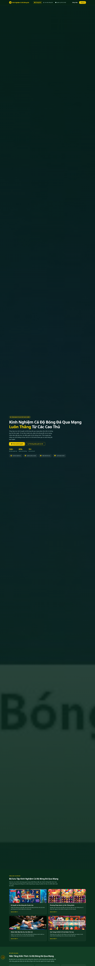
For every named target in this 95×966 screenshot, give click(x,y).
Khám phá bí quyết (18, 444)
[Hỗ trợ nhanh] (3, 957)
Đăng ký (82, 2)
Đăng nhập (75, 2)
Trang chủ (38, 2)
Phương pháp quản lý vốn (36, 444)
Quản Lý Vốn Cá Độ (61, 2)
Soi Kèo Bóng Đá (49, 2)
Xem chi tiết (14, 911)
